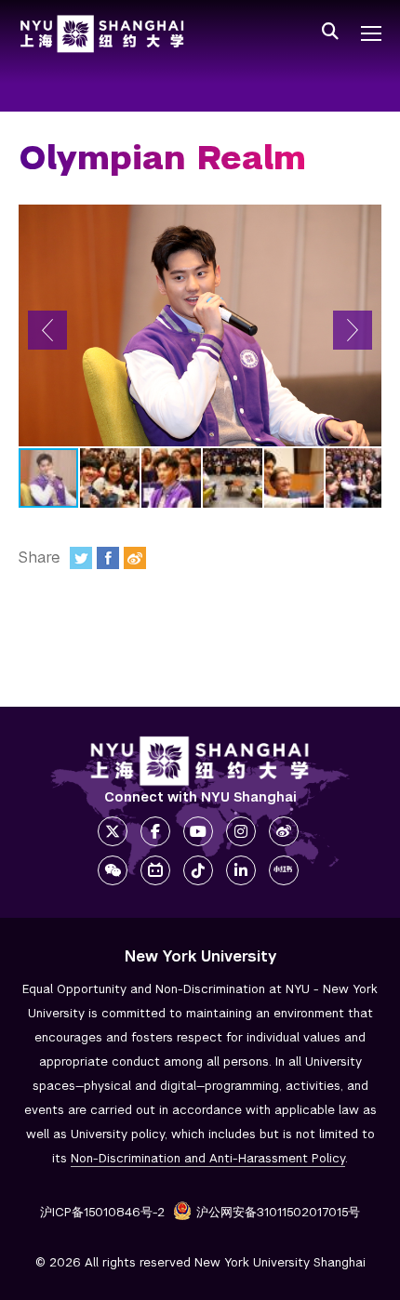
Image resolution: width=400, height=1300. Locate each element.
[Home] (102, 34)
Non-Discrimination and (208, 1158)
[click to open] (371, 33)
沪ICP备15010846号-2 (102, 1212)
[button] (47, 330)
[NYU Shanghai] (200, 761)
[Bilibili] (155, 870)
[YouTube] (198, 831)
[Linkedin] (241, 870)
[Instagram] (241, 831)
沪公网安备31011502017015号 (278, 1212)
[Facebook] (108, 558)
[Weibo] (135, 558)
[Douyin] (198, 870)
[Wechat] (112, 870)
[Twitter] (81, 558)
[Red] (284, 870)
